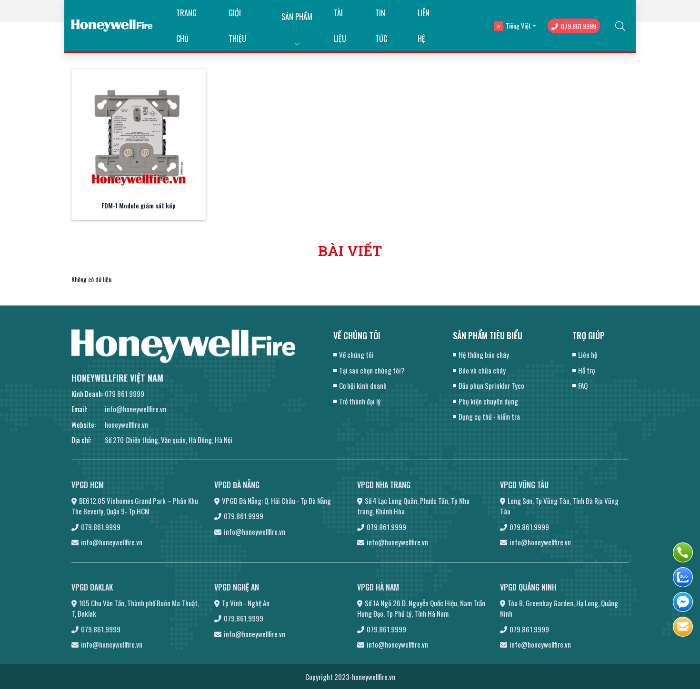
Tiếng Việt (518, 25)
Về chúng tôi (356, 354)
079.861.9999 (578, 26)
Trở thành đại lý (359, 401)
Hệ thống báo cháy (484, 354)
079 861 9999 (124, 393)
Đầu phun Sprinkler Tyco (491, 385)
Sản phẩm (296, 16)
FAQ (583, 385)
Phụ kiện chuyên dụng (488, 401)
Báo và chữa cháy (482, 370)
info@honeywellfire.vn (135, 409)
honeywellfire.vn (126, 424)
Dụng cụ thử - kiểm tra (489, 416)
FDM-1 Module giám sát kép (138, 205)
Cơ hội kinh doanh (363, 385)
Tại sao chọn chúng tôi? (372, 370)
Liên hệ (587, 354)
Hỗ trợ (586, 370)
